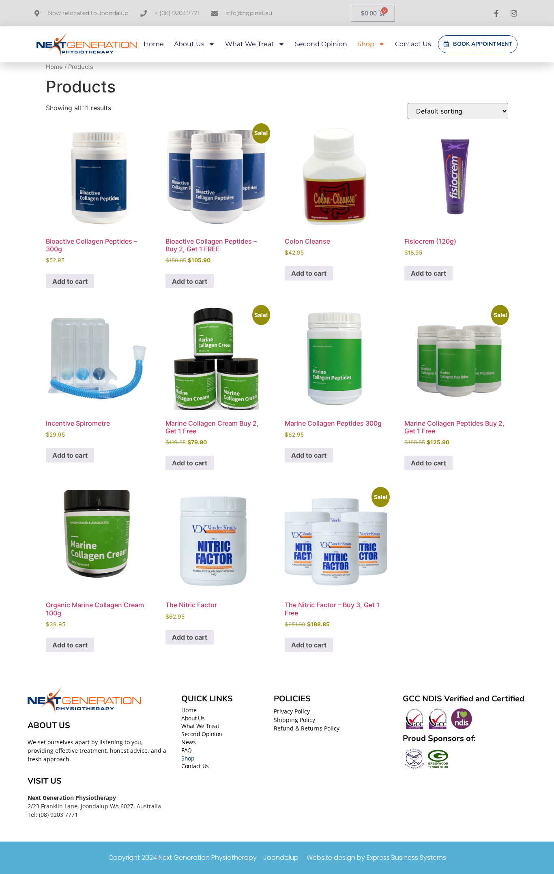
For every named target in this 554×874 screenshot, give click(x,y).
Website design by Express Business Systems (376, 857)
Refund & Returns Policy (306, 728)
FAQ (186, 750)
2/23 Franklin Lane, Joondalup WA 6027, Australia (94, 806)
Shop (365, 44)
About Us (189, 44)
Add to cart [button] (70, 281)
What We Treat (249, 44)
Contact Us (413, 44)
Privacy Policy (292, 711)
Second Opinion (321, 44)
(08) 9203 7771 (58, 814)
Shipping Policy (294, 720)
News (188, 742)
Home (154, 44)
